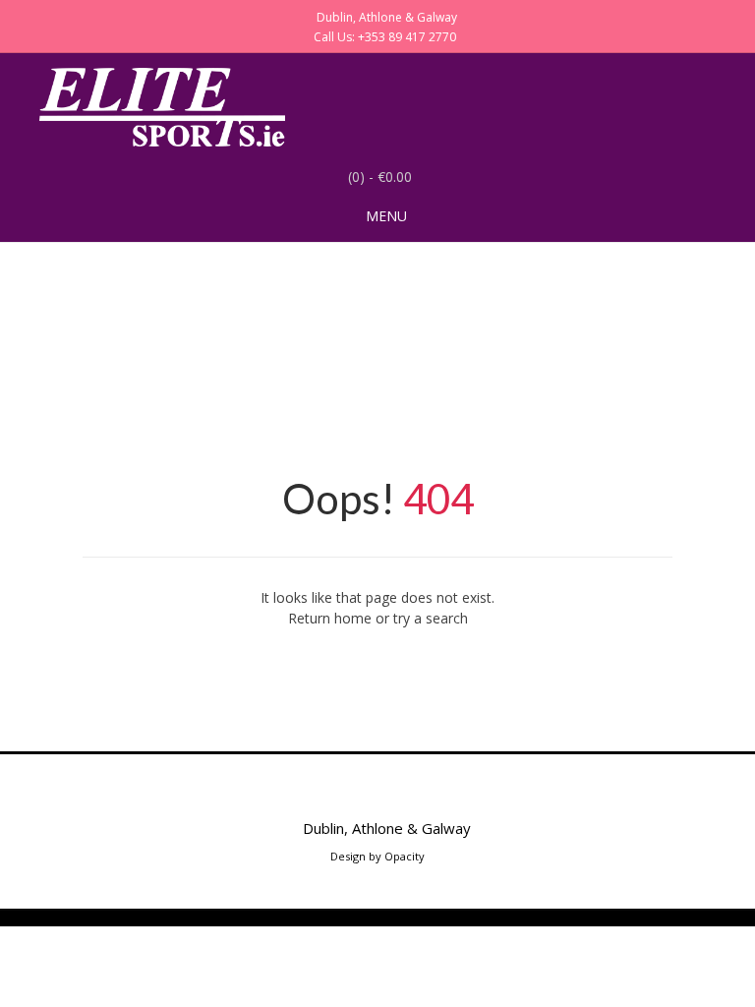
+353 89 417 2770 (407, 37)
